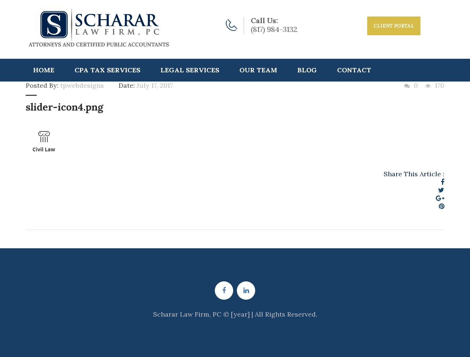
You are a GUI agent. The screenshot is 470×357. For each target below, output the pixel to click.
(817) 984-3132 (274, 29)
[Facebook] (442, 182)
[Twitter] (441, 190)
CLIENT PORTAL (393, 26)
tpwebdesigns (82, 85)
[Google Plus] (440, 198)
